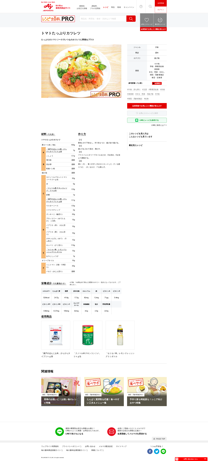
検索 (131, 18)
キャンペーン (129, 7)
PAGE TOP (160, 439)
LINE (163, 451)
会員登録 (161, 3)
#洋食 (157, 94)
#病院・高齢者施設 (134, 99)
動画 (119, 7)
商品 (113, 7)
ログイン (161, 10)
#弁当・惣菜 (140, 94)
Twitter (156, 451)
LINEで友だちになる (74, 434)
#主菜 (144, 89)
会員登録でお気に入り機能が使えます (153, 29)
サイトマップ (121, 446)
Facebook (150, 451)
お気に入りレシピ (147, 24)
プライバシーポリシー (70, 446)
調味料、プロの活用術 (95, 7)
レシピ (105, 7)
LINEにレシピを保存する (149, 120)
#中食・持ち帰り (134, 89)
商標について (96, 450)
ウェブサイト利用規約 (50, 446)
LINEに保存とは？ (158, 125)
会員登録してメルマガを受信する (132, 434)
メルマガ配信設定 (106, 446)
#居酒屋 (130, 94)
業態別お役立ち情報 (82, 7)
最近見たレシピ (160, 24)
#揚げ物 (150, 94)
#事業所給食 (153, 89)
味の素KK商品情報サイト (51, 450)
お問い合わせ (141, 6)
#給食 (146, 99)
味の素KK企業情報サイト (76, 450)
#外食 (162, 89)
